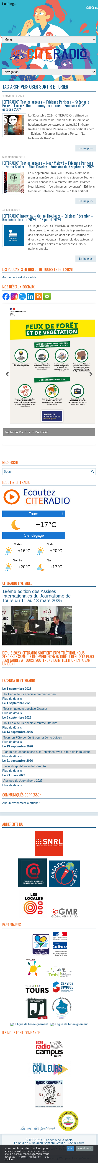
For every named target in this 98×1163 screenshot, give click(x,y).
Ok (70, 1148)
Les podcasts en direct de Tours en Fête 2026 (37, 269)
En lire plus (86, 148)
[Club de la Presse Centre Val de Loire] (32, 887)
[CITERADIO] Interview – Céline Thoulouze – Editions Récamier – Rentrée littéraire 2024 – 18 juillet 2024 (47, 217)
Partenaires (11, 924)
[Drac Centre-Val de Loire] (41, 956)
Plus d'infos (85, 1148)
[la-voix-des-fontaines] (37, 1131)
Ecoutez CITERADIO (16, 482)
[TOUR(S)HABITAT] (59, 977)
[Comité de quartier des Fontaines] (68, 1131)
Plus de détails (12, 698)
